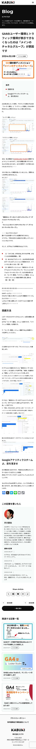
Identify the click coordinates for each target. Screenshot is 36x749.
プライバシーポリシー (18, 718)
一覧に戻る (18, 608)
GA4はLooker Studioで (21, 159)
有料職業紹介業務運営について (18, 722)
